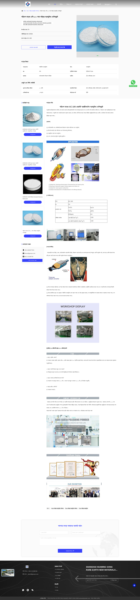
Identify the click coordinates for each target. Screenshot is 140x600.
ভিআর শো (69, 4)
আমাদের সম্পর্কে (78, 4)
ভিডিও (61, 4)
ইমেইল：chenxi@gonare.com (31, 574)
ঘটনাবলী (99, 4)
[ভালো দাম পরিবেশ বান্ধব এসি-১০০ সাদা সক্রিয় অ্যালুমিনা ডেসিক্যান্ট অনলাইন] (33, 218)
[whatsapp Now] (133, 86)
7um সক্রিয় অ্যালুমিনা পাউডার (71, 508)
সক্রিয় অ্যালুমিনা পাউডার (34, 10)
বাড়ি (49, 4)
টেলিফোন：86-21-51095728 (30, 571)
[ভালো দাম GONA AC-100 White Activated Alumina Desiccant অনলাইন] (33, 184)
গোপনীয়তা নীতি (43, 598)
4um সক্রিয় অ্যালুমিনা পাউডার (57, 508)
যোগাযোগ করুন (89, 4)
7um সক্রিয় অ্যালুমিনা (83, 508)
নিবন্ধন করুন (114, 580)
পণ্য (55, 4)
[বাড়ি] (27, 4)
